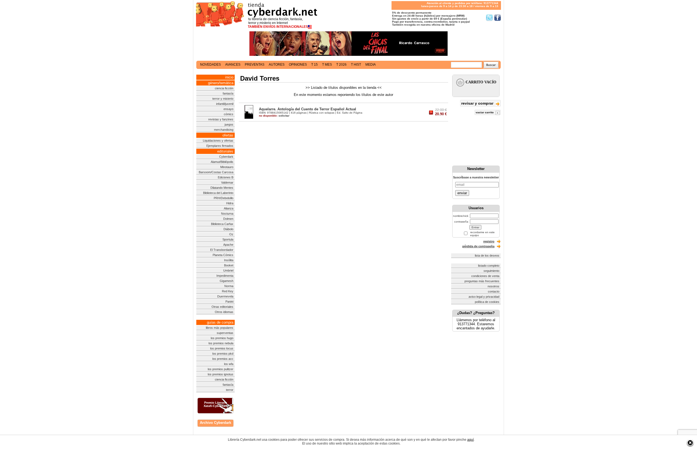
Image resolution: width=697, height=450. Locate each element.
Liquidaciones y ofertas (218, 140)
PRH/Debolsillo (223, 198)
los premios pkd (222, 353)
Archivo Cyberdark (215, 423)
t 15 (314, 64)
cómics (228, 114)
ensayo (228, 109)
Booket (228, 265)
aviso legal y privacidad (484, 296)
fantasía (228, 93)
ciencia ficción (224, 88)
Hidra (229, 203)
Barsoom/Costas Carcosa (216, 172)
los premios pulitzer (220, 369)
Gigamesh (226, 280)
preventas (254, 64)
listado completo (488, 265)
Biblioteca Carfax (222, 224)
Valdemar (227, 182)
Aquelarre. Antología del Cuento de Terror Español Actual (307, 109)
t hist (356, 64)
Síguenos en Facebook (497, 17)
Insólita (228, 260)
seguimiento (491, 270)
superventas (225, 333)
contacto (493, 291)
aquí (470, 440)
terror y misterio (222, 98)
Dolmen (228, 218)
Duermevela (225, 296)
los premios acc (222, 358)
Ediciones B (225, 177)
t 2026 (341, 64)
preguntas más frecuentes (481, 281)
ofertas (227, 135)
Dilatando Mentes (221, 187)
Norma (228, 286)
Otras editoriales (222, 306)
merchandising (223, 129)
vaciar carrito (485, 112)
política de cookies (487, 301)
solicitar (274, 115)
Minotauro (226, 167)
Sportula (227, 239)
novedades (210, 64)
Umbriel (228, 270)
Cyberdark (226, 156)
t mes (327, 64)
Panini (229, 301)
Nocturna (227, 213)
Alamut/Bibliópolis (222, 161)
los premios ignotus (220, 374)
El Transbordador (221, 249)
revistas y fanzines (220, 119)
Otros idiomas (224, 312)
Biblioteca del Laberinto (218, 192)
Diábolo (228, 229)
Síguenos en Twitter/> (489, 17)
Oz (231, 234)
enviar (462, 193)
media (370, 64)
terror (229, 389)
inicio (229, 77)
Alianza (228, 208)
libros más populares (219, 327)
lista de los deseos (487, 255)
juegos (229, 124)
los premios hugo (222, 338)
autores (277, 64)
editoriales (225, 151)
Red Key (227, 291)
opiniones (298, 64)
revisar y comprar (477, 103)
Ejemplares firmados (219, 145)
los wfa (228, 364)
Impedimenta (224, 275)
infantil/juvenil (224, 103)
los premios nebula (221, 343)
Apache (228, 244)
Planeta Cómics (223, 255)
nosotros (493, 286)
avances (232, 64)
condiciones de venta (485, 276)
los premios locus (221, 348)
